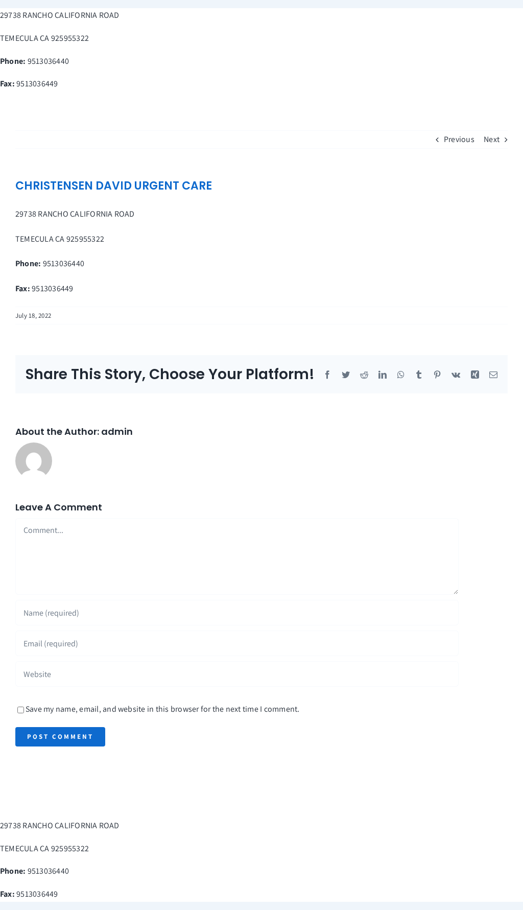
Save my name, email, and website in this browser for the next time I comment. (162, 709)
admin (117, 431)
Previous (459, 139)
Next (492, 139)
